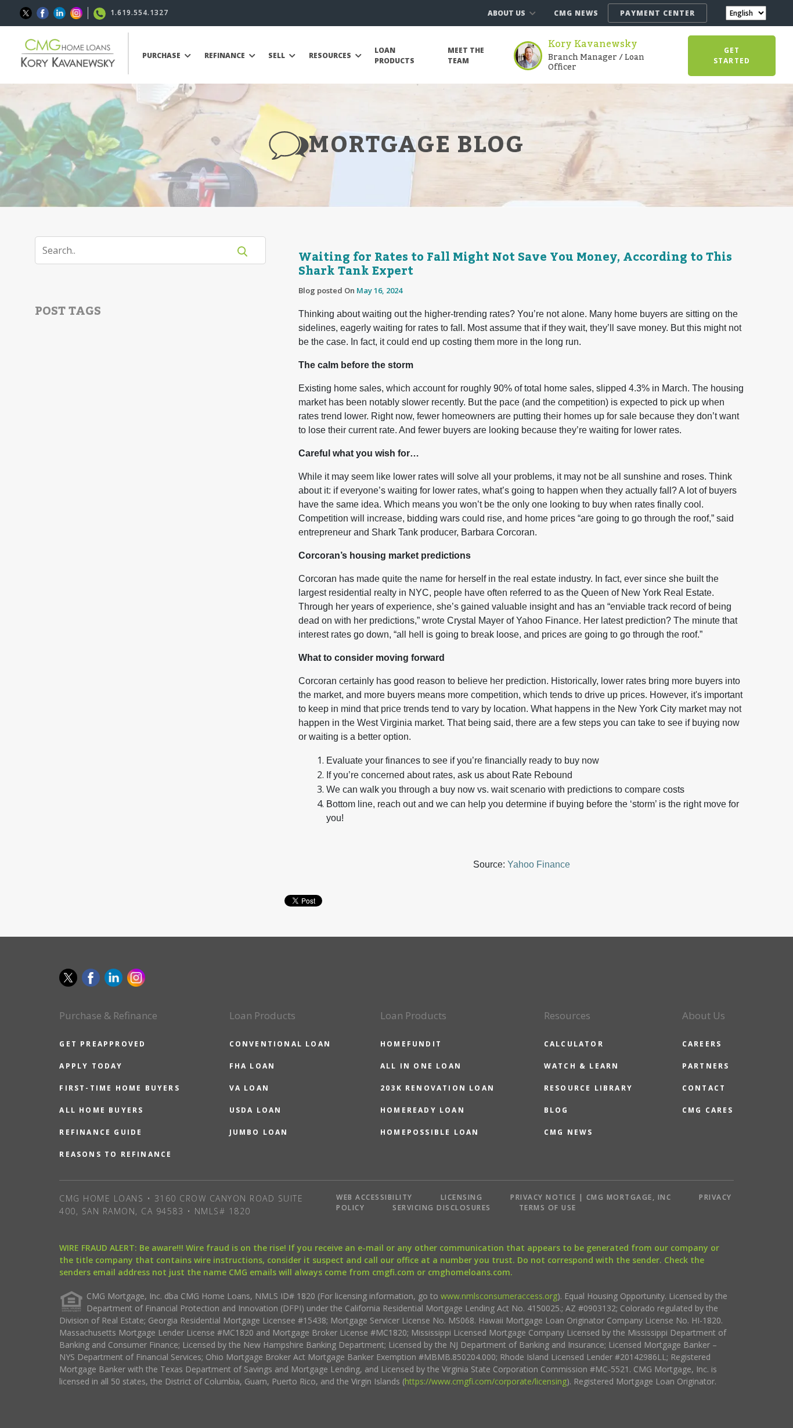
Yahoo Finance (538, 864)
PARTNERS (706, 1066)
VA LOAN (249, 1088)
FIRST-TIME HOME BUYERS (119, 1088)
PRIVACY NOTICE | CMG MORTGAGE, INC (590, 1197)
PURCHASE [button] (162, 55)
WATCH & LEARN (581, 1066)
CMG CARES (708, 1110)
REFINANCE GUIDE (100, 1132)
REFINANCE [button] (225, 55)
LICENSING (462, 1197)
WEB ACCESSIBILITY (374, 1197)
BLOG (556, 1110)
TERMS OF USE (547, 1208)
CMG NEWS (576, 13)
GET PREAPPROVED (102, 1044)
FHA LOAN (252, 1066)
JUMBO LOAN (259, 1132)
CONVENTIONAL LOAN (280, 1044)
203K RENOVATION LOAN (437, 1088)
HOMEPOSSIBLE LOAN (429, 1132)
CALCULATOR (574, 1044)
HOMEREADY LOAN (422, 1110)
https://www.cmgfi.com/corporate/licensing (486, 1381)
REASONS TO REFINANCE (115, 1154)
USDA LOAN (255, 1110)
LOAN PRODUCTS (394, 55)
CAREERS (702, 1044)
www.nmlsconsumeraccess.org (499, 1295)
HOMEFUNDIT (411, 1044)
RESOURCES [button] (331, 55)
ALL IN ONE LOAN (421, 1066)
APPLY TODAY (90, 1066)
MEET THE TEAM (466, 55)
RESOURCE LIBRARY (588, 1088)
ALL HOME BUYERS (101, 1110)
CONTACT (704, 1088)
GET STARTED (731, 55)
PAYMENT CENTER (657, 13)
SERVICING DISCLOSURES (441, 1208)
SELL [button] (277, 55)
